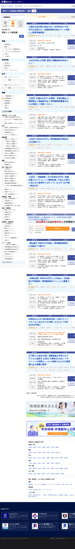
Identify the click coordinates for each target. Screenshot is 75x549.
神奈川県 (57, 452)
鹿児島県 (57, 473)
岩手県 (39, 447)
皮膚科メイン (9, 230)
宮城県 (43, 447)
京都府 (39, 463)
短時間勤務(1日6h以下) (12, 151)
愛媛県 (61, 468)
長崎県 (39, 473)
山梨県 (48, 458)
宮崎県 (52, 473)
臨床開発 (8, 103)
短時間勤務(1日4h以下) (12, 148)
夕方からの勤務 (9, 153)
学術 (6, 105)
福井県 (43, 458)
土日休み (8, 169)
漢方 (6, 235)
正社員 (7, 63)
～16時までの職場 (10, 141)
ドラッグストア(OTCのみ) (13, 51)
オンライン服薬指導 (11, 238)
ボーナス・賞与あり (11, 134)
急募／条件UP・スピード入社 (14, 123)
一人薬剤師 (8, 223)
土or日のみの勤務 (10, 158)
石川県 (39, 458)
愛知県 (66, 458)
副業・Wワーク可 (10, 210)
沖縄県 (62, 473)
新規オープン (9, 191)
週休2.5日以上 (9, 171)
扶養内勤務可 (9, 258)
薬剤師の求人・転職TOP (7, 6)
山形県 (52, 447)
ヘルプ (72, 538)
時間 (20, 26)
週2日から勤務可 (10, 178)
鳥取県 (30, 468)
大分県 (48, 473)
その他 (7, 56)
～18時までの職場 (10, 146)
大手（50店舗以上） (11, 194)
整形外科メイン (9, 233)
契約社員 (8, 65)
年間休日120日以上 (11, 173)
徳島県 (52, 468)
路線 (13, 26)
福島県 (57, 447)
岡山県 (39, 468)
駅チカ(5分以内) (10, 162)
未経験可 (8, 219)
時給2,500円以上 (10, 130)
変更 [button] (21, 36)
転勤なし (8, 189)
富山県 (34, 458)
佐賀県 (34, 473)
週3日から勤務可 (10, 181)
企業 (6, 54)
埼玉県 (43, 452)
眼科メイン (8, 228)
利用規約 (52, 538)
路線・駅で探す (19, 6)
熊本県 (43, 473)
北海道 (30, 447)
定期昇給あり (9, 132)
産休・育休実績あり (11, 198)
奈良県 (52, 463)
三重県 (30, 463)
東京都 (52, 452)
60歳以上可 (8, 212)
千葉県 (48, 452)
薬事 (6, 108)
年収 (11, 77)
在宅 (6, 240)
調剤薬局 (8, 44)
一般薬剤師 (9, 96)
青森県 (34, 447)
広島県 (43, 468)
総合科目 (8, 226)
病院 (6, 46)
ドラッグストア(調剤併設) (12, 49)
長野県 (52, 458)
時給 (11, 85)
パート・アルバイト (11, 70)
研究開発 (8, 100)
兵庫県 (48, 463)
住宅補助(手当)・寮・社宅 (12, 205)
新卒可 (7, 217)
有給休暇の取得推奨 (11, 183)
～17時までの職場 (10, 143)
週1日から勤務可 (10, 176)
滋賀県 (34, 463)
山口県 (48, 468)
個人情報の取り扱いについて (63, 538)
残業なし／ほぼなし (11, 139)
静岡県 (61, 458)
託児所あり (8, 201)
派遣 (6, 68)
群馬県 (39, 452)
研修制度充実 (9, 203)
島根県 (34, 468)
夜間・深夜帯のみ (10, 155)
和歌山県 (57, 463)
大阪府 (43, 463)
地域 (5, 26)
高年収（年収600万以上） (12, 127)
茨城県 (30, 452)
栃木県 (34, 452)
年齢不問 (8, 214)
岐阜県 (57, 458)
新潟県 (30, 458)
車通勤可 (8, 164)
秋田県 (48, 447)
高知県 (66, 468)
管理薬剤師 (8, 98)
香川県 (57, 468)
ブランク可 (8, 256)
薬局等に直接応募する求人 (13, 117)
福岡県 (30, 473)
